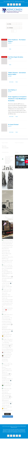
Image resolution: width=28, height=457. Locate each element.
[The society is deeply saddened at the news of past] (7, 252)
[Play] (16, 167)
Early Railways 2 (12, 90)
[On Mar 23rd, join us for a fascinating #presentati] (7, 326)
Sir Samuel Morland (13, 124)
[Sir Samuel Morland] (4, 128)
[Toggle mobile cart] (25, 10)
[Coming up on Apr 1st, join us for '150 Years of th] (7, 301)
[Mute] (26, 167)
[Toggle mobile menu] (25, 8)
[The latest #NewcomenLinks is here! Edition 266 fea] (7, 177)
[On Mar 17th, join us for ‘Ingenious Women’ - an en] (7, 350)
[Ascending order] (20, 24)
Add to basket (11, 81)
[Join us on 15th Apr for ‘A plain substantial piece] (7, 276)
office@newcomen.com (19, 1)
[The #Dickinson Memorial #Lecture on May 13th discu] (7, 202)
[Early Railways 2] (4, 93)
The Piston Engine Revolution (15, 57)
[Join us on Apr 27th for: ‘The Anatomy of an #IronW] (7, 227)
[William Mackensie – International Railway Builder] (4, 76)
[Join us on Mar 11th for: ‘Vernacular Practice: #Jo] (7, 375)
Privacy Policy (17, 426)
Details (10, 48)
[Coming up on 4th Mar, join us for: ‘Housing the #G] (7, 400)
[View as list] (15, 31)
